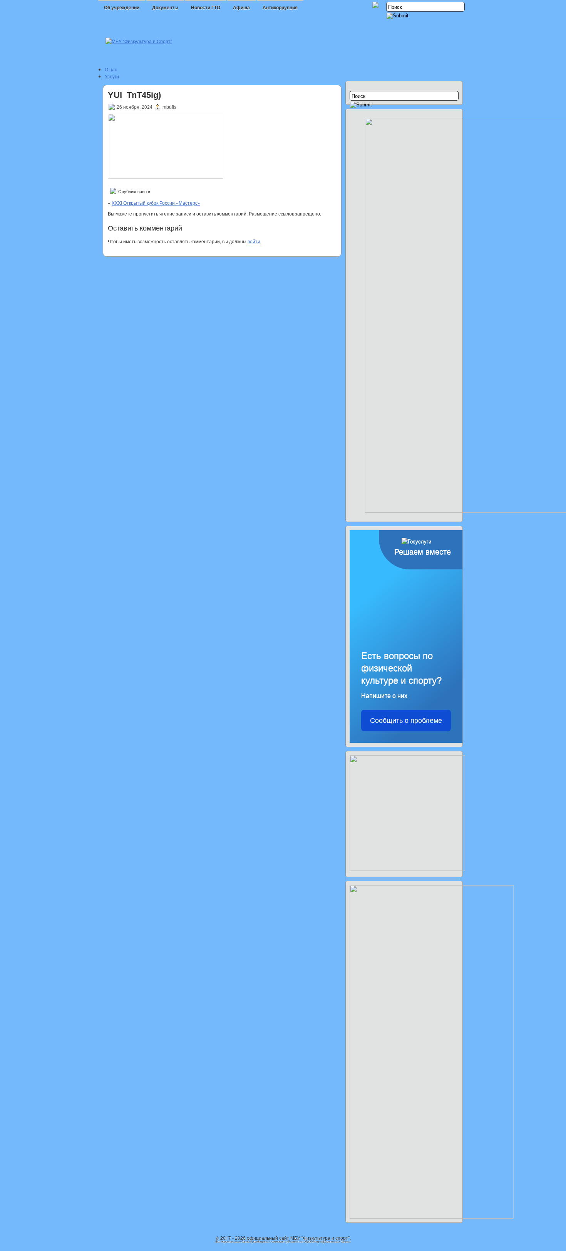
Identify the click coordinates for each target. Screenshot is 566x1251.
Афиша (241, 7)
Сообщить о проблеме (406, 720)
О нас (111, 69)
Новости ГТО (205, 7)
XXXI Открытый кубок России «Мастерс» (156, 202)
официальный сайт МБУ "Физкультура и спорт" (298, 1237)
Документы (165, 7)
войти (254, 241)
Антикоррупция (280, 7)
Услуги (112, 76)
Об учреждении (121, 7)
